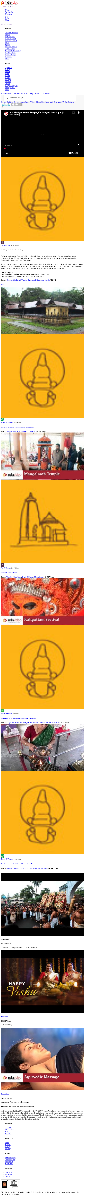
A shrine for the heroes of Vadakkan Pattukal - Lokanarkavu (17, 427)
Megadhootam (39, 577)
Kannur (35, 723)
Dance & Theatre (11, 47)
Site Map (8, 1134)
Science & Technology (13, 51)
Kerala (7, 10)
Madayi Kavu (27, 723)
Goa (6, 16)
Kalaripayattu (32, 431)
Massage (8, 82)
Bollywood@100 (11, 86)
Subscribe (8, 1132)
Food (7, 74)
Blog (31, 93)
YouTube (8, 1173)
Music (7, 35)
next (2, 284)
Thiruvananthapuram (40, 868)
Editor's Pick (16, 93)
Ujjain (24, 577)
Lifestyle (8, 80)
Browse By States (7, 6)
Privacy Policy (10, 1158)
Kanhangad (32, 280)
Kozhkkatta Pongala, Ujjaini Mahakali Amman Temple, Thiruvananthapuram (22, 863)
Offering (16, 868)
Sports (7, 45)
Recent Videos (6, 93)
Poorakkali (23, 431)
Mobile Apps (9, 1130)
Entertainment (10, 37)
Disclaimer (9, 1162)
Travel (7, 84)
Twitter (7, 1177)
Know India (25, 93)
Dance (7, 72)
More (7, 20)
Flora (7, 43)
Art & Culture (10, 49)
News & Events (10, 39)
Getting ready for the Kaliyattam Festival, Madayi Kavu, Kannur (18, 718)
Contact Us (9, 1164)
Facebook (8, 1175)
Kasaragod (40, 280)
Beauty (7, 70)
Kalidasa (30, 577)
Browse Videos (6, 24)
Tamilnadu (9, 12)
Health (7, 76)
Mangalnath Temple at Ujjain (9, 572)
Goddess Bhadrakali (13, 280)
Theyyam (18, 723)
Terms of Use (10, 1160)
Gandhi (8, 1145)
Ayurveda (8, 68)
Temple (24, 280)
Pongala (9, 868)
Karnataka (9, 14)
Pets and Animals (11, 41)
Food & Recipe (10, 55)
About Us (36, 93)
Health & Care (10, 53)
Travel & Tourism (11, 33)
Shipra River (17, 577)
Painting (8, 1149)
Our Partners (45, 93)
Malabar (15, 431)
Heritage (8, 78)
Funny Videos (10, 88)
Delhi (7, 18)
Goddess (23, 868)
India (7, 1143)
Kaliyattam (10, 723)
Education (8, 57)
